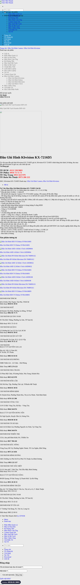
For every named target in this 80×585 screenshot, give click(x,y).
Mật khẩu (4, 571)
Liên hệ (6, 45)
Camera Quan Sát (14, 22)
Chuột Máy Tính (9, 67)
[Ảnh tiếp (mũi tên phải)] (2, 584)
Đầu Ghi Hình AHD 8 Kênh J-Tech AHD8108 (15, 281)
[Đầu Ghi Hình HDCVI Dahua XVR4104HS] (15, 270)
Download (7, 43)
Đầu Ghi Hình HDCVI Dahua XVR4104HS (15, 273)
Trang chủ (7, 35)
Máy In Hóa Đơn (14, 16)
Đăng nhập (19, 575)
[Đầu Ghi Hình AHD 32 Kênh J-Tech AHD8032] (17, 263)
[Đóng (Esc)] (1, 582)
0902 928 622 (12, 491)
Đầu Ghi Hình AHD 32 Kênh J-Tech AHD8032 (16, 266)
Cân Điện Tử (12, 30)
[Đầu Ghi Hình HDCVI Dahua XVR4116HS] (15, 241)
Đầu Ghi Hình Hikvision (16, 82)
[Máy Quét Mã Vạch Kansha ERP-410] (13, 105)
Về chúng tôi (8, 37)
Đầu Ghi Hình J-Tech (15, 84)
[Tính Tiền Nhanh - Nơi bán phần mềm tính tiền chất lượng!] (6, 2)
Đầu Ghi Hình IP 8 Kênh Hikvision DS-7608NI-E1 (17, 288)
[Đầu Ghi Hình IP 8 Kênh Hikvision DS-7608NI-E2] (18, 256)
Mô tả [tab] (6, 185)
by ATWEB (21, 516)
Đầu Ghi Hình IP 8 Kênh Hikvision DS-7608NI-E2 (17, 259)
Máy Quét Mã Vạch (15, 24)
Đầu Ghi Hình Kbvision (32, 48)
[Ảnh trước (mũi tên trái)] (1, 584)
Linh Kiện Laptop (10, 69)
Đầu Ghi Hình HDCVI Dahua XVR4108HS (15, 295)
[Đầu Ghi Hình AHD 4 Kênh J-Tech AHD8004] (16, 249)
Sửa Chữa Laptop (10, 70)
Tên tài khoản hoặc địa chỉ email (11, 567)
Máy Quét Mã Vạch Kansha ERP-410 (12, 108)
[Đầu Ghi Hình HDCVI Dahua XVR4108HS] (15, 291)
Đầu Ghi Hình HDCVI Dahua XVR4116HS (15, 245)
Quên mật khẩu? (5, 578)
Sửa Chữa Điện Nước (11, 89)
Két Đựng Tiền (13, 18)
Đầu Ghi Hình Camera (15, 48)
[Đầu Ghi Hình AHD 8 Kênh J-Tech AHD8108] (16, 277)
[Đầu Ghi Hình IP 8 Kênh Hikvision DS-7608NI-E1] (18, 284)
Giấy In (6, 54)
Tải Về (10, 32)
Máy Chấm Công (14, 28)
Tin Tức (6, 41)
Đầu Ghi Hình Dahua (15, 80)
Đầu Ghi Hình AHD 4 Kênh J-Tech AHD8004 (15, 252)
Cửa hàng (7, 39)
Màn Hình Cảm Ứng (15, 20)
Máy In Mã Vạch (14, 26)
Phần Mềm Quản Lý (15, 14)
